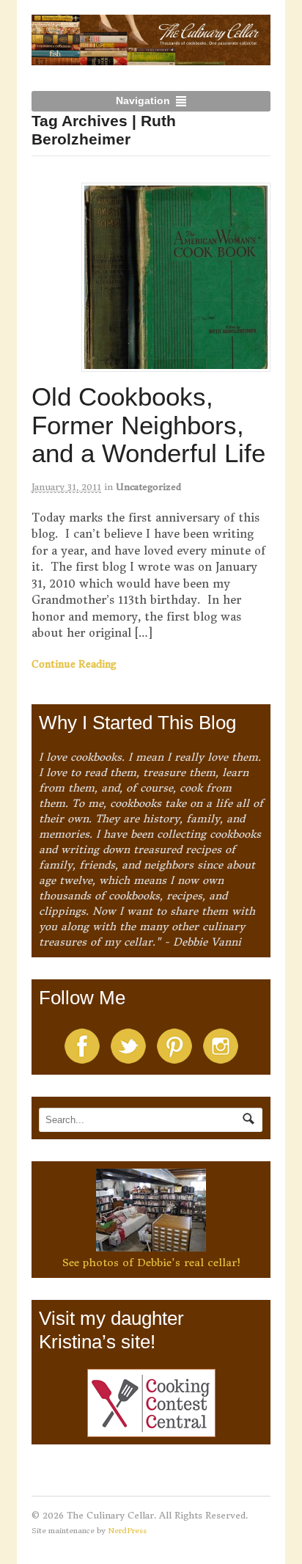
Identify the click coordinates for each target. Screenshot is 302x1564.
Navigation (143, 100)
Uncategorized (148, 486)
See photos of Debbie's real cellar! (151, 1262)
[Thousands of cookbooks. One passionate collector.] (151, 57)
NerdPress (127, 1530)
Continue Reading (74, 664)
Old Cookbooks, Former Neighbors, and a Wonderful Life (148, 424)
